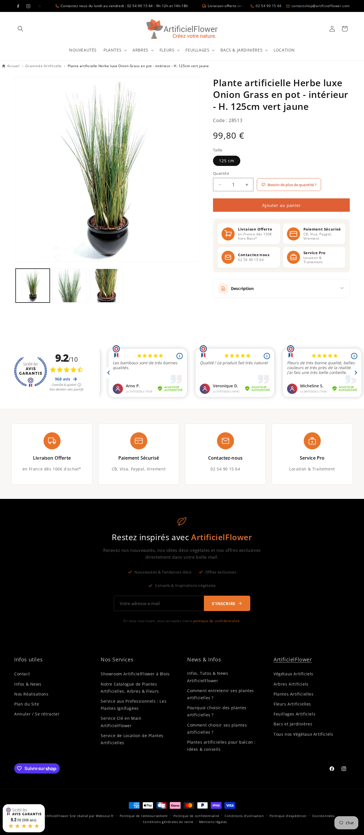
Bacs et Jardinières (293, 724)
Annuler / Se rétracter (36, 714)
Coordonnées (323, 816)
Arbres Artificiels (291, 684)
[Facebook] (18, 6)
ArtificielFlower (293, 659)
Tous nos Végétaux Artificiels (303, 734)
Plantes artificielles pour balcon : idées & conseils (221, 745)
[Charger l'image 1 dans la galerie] (33, 286)
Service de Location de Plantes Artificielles (132, 739)
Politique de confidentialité (196, 816)
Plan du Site (26, 704)
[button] (20, 28)
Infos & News (27, 684)
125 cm (226, 160)
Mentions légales (213, 822)
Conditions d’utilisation (244, 816)
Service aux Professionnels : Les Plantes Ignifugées (133, 704)
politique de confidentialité (216, 620)
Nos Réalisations (31, 694)
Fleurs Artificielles (292, 704)
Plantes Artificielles (294, 694)
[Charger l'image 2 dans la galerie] (70, 286)
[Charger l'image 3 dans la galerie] (107, 286)
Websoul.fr (105, 816)
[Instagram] (28, 6)
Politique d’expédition (288, 816)
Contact (22, 673)
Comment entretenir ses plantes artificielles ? (220, 694)
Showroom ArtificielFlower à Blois (135, 673)
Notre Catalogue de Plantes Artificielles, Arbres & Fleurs (130, 687)
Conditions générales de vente (168, 822)
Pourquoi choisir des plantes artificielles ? (217, 711)
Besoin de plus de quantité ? (292, 184)
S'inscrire (223, 603)
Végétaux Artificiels (293, 673)
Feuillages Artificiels (294, 714)
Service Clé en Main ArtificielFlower (121, 721)
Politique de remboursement (144, 816)
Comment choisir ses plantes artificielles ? (217, 728)
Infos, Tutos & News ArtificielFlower (207, 677)
